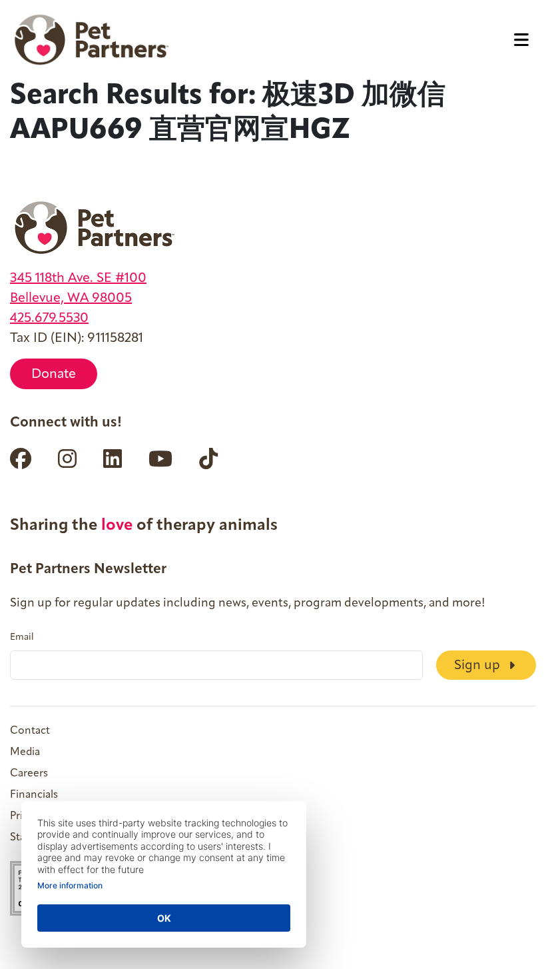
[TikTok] (208, 458)
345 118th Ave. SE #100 (78, 278)
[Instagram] (67, 458)
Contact (30, 731)
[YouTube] (160, 458)
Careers (29, 773)
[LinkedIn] (112, 458)
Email (22, 637)
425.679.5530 (49, 318)
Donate (53, 374)
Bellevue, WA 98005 (71, 298)
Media (25, 752)
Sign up (478, 665)
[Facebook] (20, 458)
